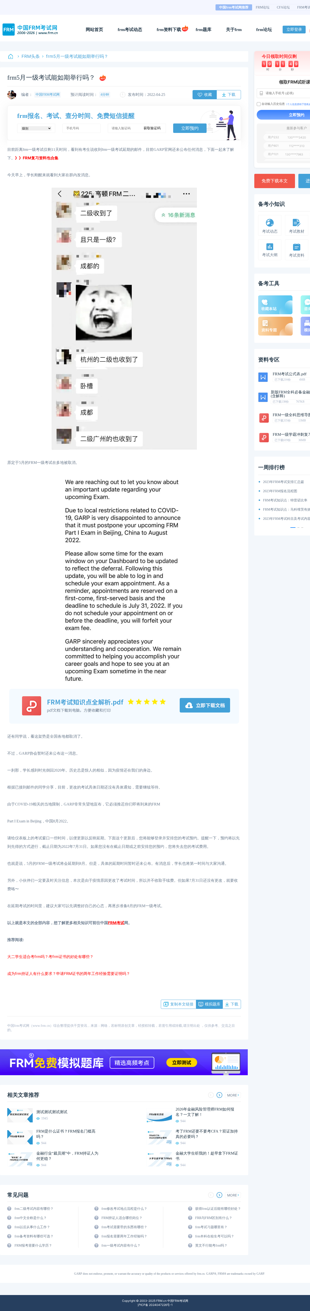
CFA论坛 (283, 7)
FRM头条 (31, 56)
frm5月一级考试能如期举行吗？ (77, 56)
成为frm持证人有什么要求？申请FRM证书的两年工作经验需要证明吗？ (68, 973)
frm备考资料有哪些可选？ (34, 1236)
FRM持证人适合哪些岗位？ (121, 1218)
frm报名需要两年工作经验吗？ (124, 1236)
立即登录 (294, 29)
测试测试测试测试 (51, 1112)
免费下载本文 (275, 180)
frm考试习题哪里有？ (211, 1227)
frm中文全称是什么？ (31, 1218)
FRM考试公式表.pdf (289, 374)
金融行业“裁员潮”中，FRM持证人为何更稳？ (67, 1156)
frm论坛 (264, 29)
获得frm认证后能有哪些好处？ (218, 1209)
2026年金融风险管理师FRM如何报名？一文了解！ (205, 1112)
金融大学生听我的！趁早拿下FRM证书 (207, 1156)
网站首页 (94, 29)
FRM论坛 (263, 7)
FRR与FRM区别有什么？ (213, 1218)
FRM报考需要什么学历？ (33, 1245)
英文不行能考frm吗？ (211, 1245)
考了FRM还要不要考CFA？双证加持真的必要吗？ (207, 1134)
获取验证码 (152, 128)
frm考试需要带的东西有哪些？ (124, 1227)
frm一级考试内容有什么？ (120, 1245)
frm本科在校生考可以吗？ (214, 1236)
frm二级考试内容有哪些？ (34, 1209)
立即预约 (190, 128)
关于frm (234, 29)
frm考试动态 (130, 29)
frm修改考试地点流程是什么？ (124, 1209)
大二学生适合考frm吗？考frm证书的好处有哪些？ (50, 956)
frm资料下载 (169, 29)
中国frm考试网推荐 (233, 7)
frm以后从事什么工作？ (32, 1227)
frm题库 (203, 29)
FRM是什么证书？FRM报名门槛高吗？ (65, 1134)
